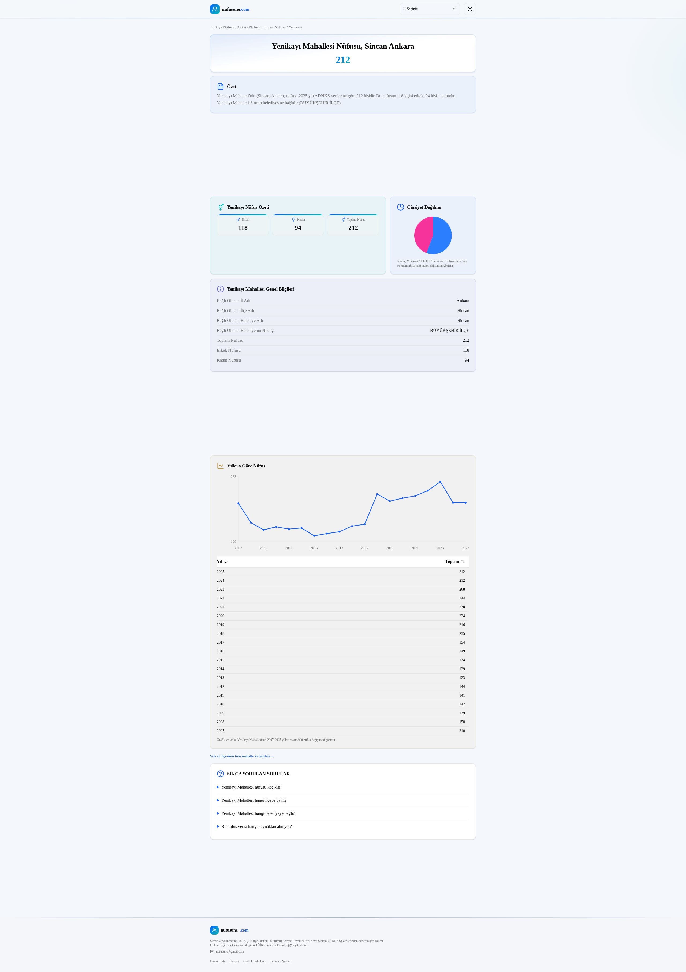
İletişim (234, 961)
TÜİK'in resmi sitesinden (272, 945)
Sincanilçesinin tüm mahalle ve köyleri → (242, 756)
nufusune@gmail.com (230, 952)
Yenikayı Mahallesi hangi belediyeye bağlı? (258, 813)
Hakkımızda (217, 961)
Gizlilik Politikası (254, 961)
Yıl (219, 561)
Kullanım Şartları (280, 961)
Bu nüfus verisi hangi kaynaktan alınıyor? (256, 826)
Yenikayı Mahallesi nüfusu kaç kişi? (251, 787)
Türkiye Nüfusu (222, 27)
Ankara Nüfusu (248, 27)
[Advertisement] (343, 154)
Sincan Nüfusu (274, 27)
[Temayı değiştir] (470, 9)
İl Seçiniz (410, 9)
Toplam (452, 561)
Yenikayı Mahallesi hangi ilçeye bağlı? (253, 800)
